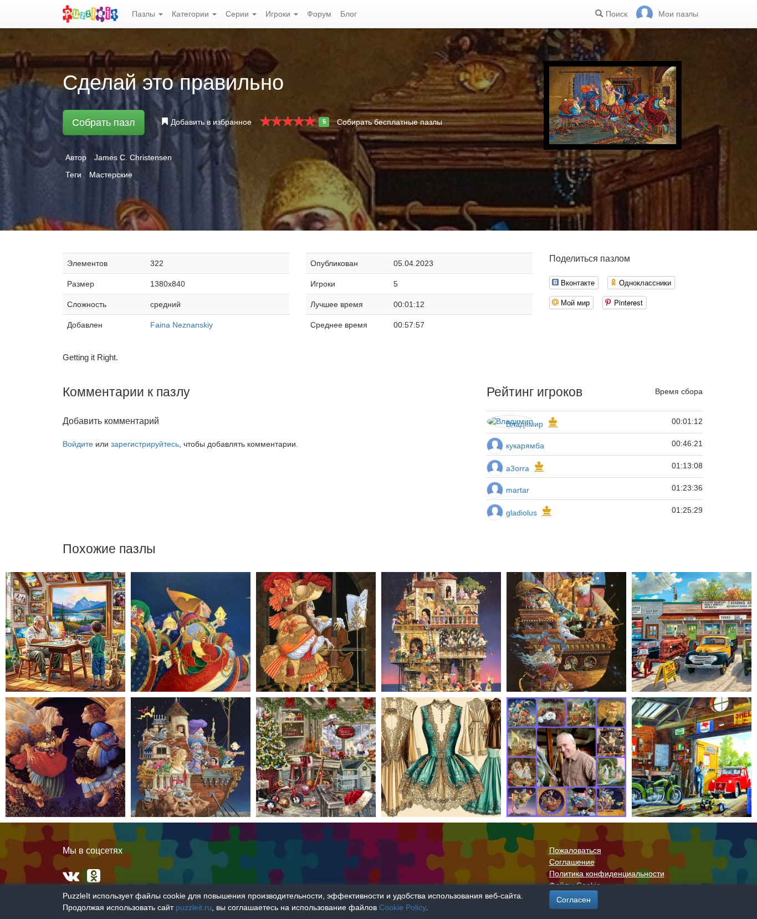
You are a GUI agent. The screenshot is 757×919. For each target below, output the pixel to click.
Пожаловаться (575, 850)
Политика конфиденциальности (606, 873)
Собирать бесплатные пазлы (389, 122)
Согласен (573, 899)
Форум (319, 13)
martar (517, 490)
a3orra (517, 468)
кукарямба (525, 445)
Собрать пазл (103, 122)
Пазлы (144, 13)
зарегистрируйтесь (145, 444)
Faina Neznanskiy (181, 324)
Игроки (279, 13)
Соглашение (572, 861)
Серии (238, 13)
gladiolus (521, 512)
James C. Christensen (133, 157)
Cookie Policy (402, 907)
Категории (191, 13)
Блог (348, 13)
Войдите (78, 444)
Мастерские (110, 174)
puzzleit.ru (194, 907)
